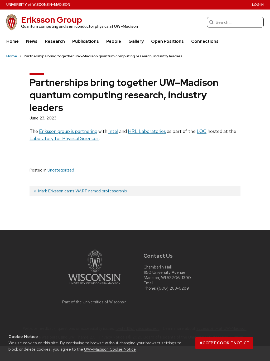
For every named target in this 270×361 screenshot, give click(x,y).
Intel (113, 131)
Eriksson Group (51, 19)
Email (148, 283)
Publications (85, 41)
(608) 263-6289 (173, 288)
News (31, 41)
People (113, 41)
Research (55, 41)
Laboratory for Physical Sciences (64, 138)
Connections (205, 41)
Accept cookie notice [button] (224, 343)
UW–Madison (38, 4)
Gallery (136, 41)
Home (12, 41)
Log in (258, 4)
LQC (201, 131)
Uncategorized (60, 170)
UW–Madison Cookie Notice (110, 349)
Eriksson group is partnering (68, 131)
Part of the (94, 302)
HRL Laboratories (147, 131)
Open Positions (167, 41)
